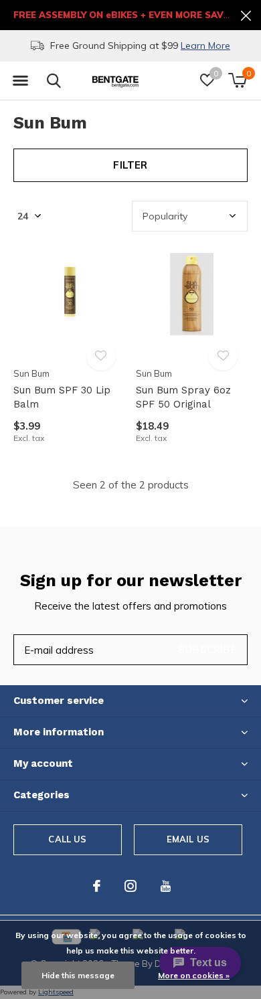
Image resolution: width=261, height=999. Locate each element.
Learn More (205, 45)
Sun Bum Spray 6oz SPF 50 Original (183, 397)
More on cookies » (194, 975)
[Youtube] (166, 886)
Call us (67, 839)
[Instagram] (130, 886)
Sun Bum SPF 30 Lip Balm (61, 397)
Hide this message (77, 975)
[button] (20, 81)
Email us (188, 839)
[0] (237, 80)
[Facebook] (96, 886)
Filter (130, 165)
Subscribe (207, 649)
